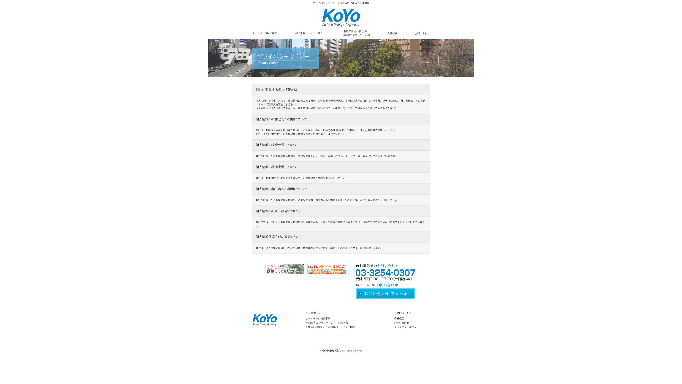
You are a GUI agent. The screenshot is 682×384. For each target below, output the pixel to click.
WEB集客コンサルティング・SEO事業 (326, 322)
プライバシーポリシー (406, 327)
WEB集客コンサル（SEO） (310, 33)
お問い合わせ (422, 33)
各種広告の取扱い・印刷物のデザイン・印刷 (330, 327)
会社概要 (392, 33)
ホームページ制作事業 (264, 33)
